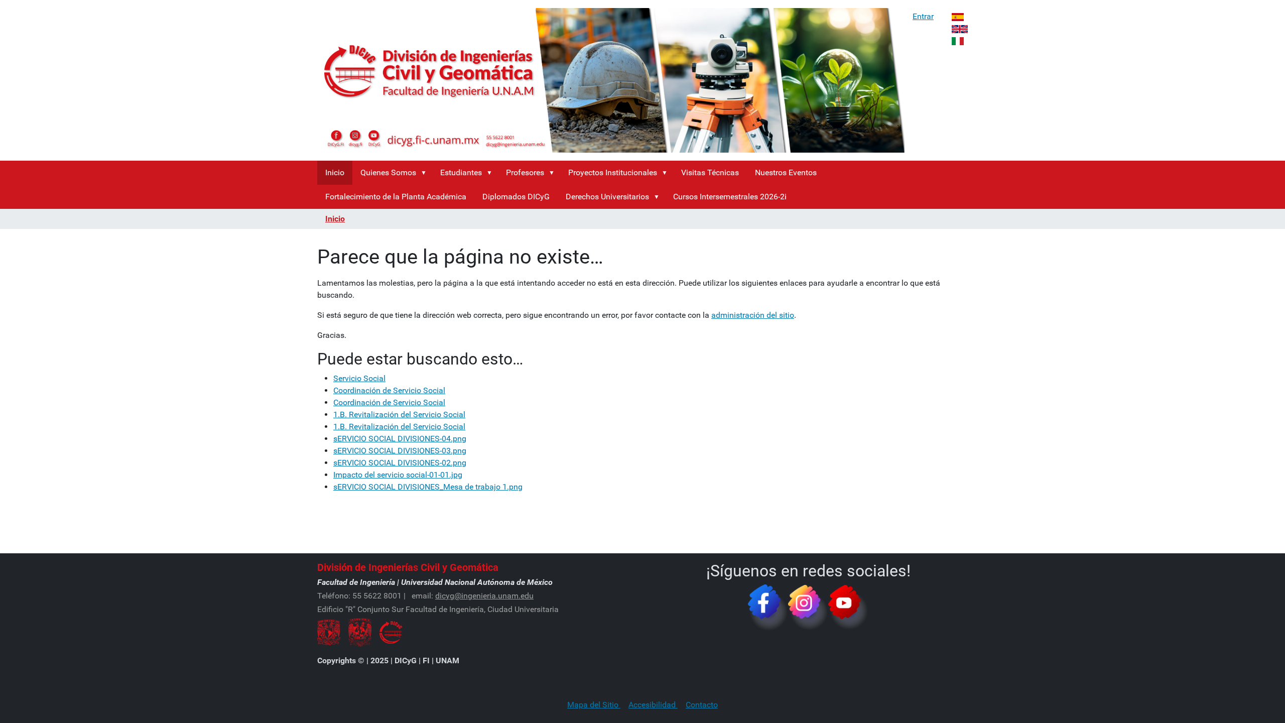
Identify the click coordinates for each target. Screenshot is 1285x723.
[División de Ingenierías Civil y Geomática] (611, 80)
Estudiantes (461, 172)
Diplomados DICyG (516, 196)
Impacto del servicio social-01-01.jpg (397, 474)
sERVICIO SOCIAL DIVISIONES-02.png (399, 462)
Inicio (334, 172)
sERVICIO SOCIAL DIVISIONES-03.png (399, 450)
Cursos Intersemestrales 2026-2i (730, 196)
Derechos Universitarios (607, 196)
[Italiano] (958, 40)
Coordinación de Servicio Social (389, 390)
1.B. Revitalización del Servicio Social (399, 414)
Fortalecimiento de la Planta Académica (395, 196)
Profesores (525, 172)
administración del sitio (752, 315)
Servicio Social (359, 378)
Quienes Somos (388, 172)
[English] (960, 28)
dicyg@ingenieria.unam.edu (484, 595)
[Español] (958, 16)
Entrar (923, 16)
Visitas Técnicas (710, 172)
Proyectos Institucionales (612, 172)
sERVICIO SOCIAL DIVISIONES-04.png (399, 438)
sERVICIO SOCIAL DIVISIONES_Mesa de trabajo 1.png (428, 487)
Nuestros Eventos (786, 172)
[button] (425, 173)
